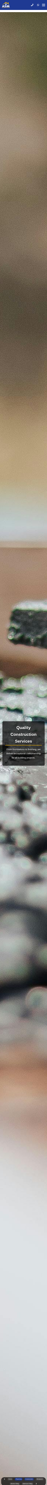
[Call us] (32, 5)
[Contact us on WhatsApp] (38, 5)
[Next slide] (36, 1484)
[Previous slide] (4, 1479)
